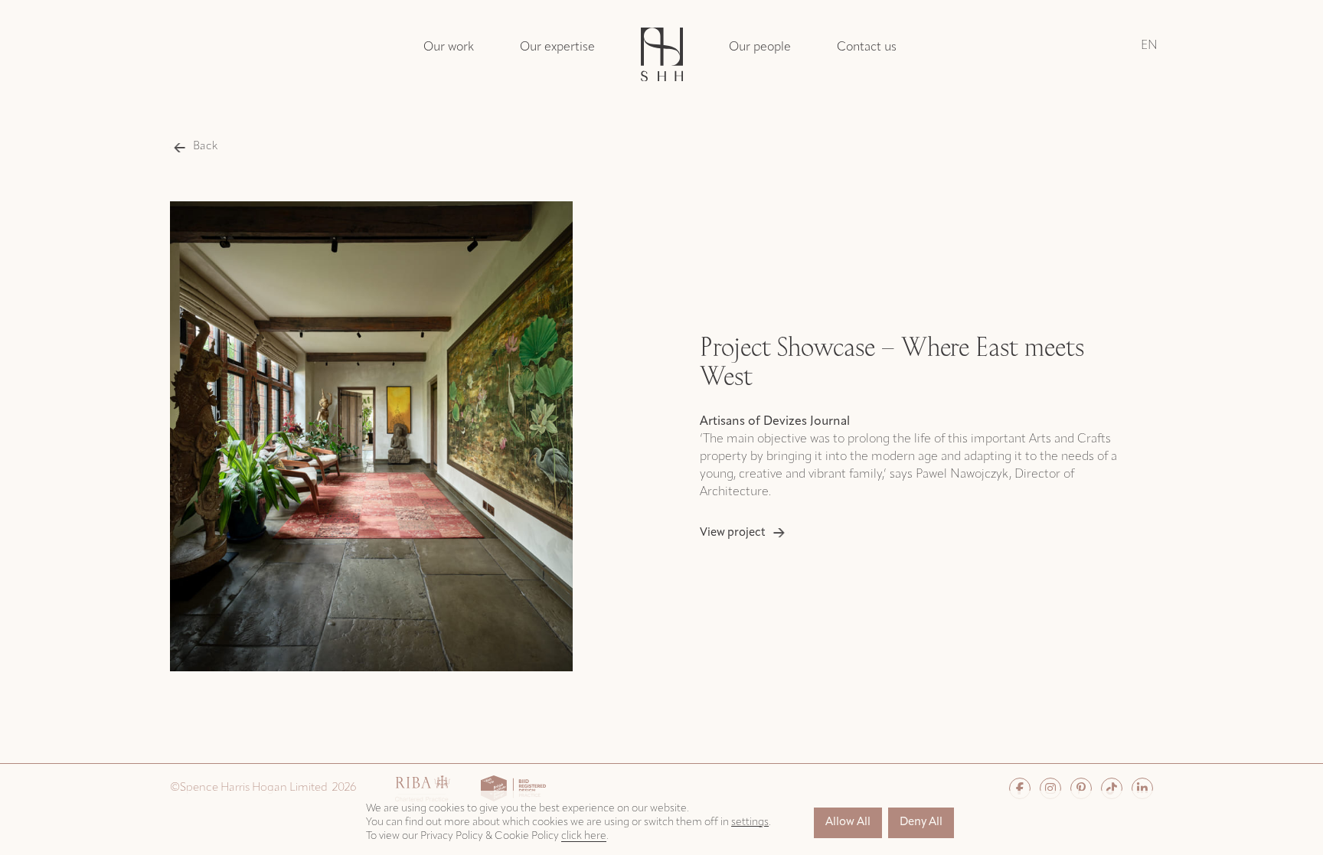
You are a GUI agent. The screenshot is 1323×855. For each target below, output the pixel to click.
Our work (448, 47)
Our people (760, 47)
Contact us (867, 47)
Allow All (848, 822)
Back (205, 146)
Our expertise (557, 47)
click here (583, 836)
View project (733, 533)
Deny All (921, 822)
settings (750, 822)
